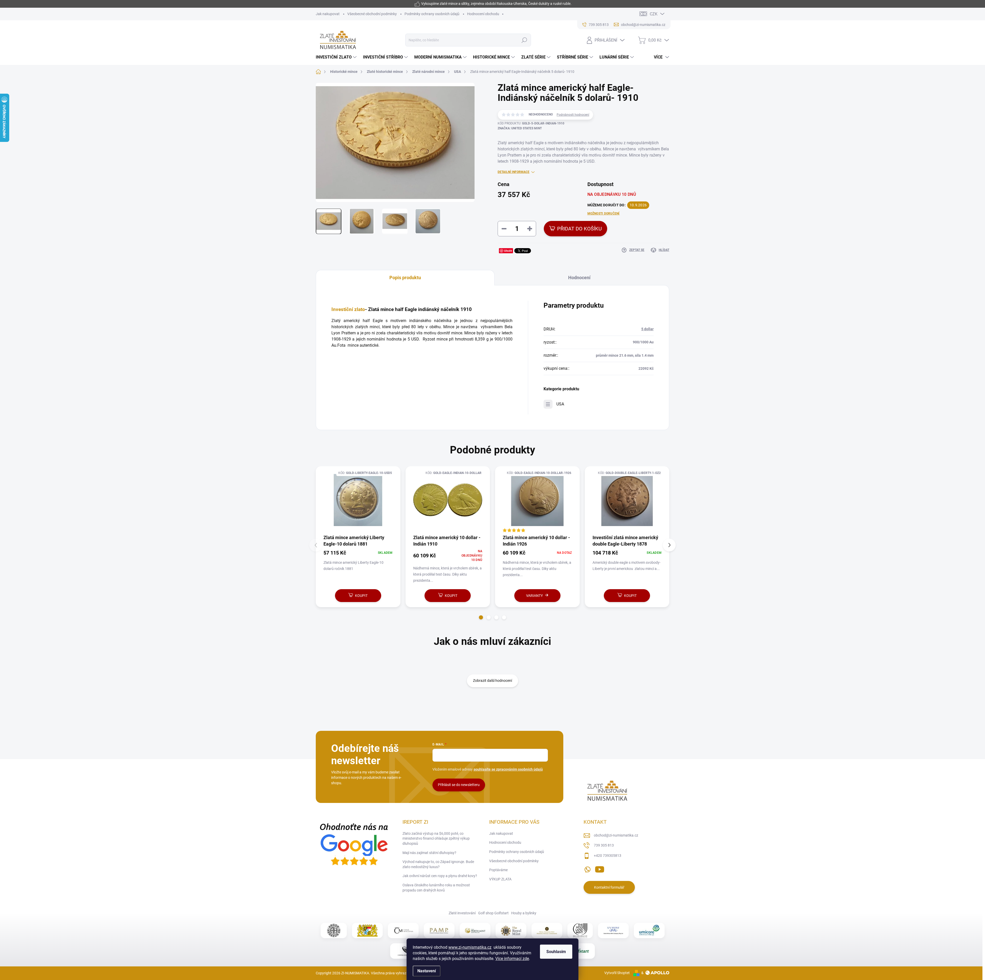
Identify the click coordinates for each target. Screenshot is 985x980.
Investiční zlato (348, 309)
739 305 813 (604, 845)
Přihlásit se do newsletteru (459, 785)
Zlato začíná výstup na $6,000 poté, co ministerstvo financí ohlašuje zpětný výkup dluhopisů (436, 838)
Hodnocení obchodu (483, 14)
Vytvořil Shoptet (617, 973)
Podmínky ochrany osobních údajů (432, 14)
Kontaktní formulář (609, 887)
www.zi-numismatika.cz (469, 947)
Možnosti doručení (603, 213)
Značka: (520, 128)
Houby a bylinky (523, 913)
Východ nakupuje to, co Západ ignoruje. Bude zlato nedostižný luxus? (438, 864)
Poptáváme (498, 870)
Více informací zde (512, 958)
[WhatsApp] (587, 868)
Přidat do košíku (579, 229)
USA (560, 404)
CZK (653, 14)
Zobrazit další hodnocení (492, 680)
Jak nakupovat (328, 14)
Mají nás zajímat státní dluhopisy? (429, 853)
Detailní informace (513, 172)
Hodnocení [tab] (579, 277)
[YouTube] (599, 868)
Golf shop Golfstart (493, 913)
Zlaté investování (462, 913)
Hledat (524, 40)
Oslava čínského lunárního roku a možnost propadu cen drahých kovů (436, 887)
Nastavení (426, 970)
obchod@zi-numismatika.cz (616, 835)
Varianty (534, 596)
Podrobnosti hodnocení (573, 115)
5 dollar (647, 329)
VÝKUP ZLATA (500, 879)
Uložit (508, 251)
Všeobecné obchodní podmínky (372, 14)
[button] (481, 617)
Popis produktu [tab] (405, 277)
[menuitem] (337, 57)
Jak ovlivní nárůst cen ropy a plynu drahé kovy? (439, 876)
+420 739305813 (607, 855)
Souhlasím (556, 951)
